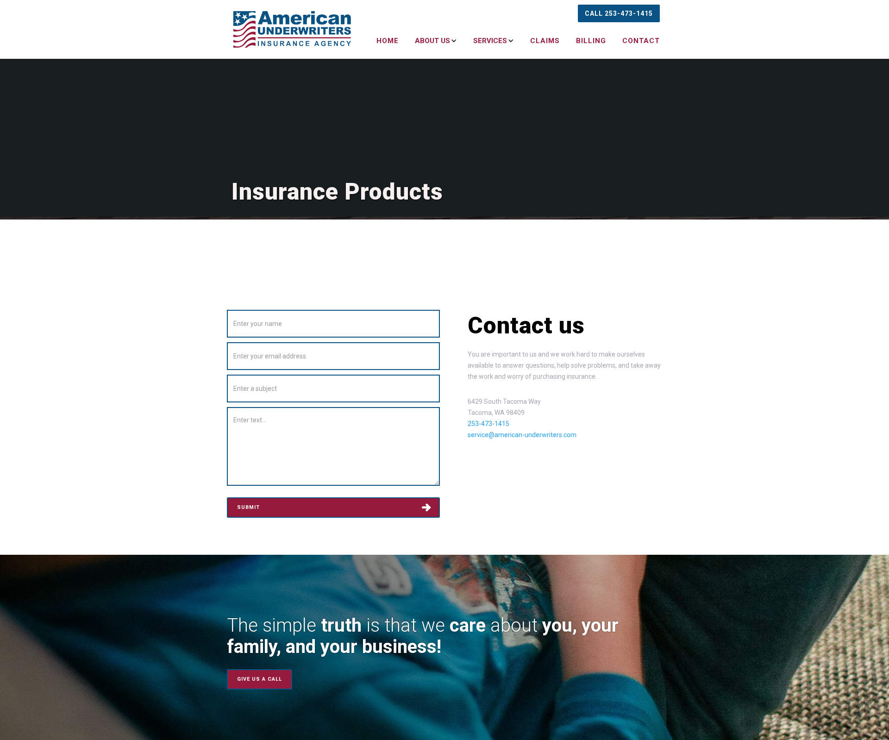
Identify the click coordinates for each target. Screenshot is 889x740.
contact (641, 41)
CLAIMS (545, 41)
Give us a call (259, 679)
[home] (292, 29)
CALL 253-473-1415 (619, 13)
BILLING (591, 41)
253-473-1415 (488, 423)
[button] (430, 41)
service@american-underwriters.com (522, 435)
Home (387, 41)
